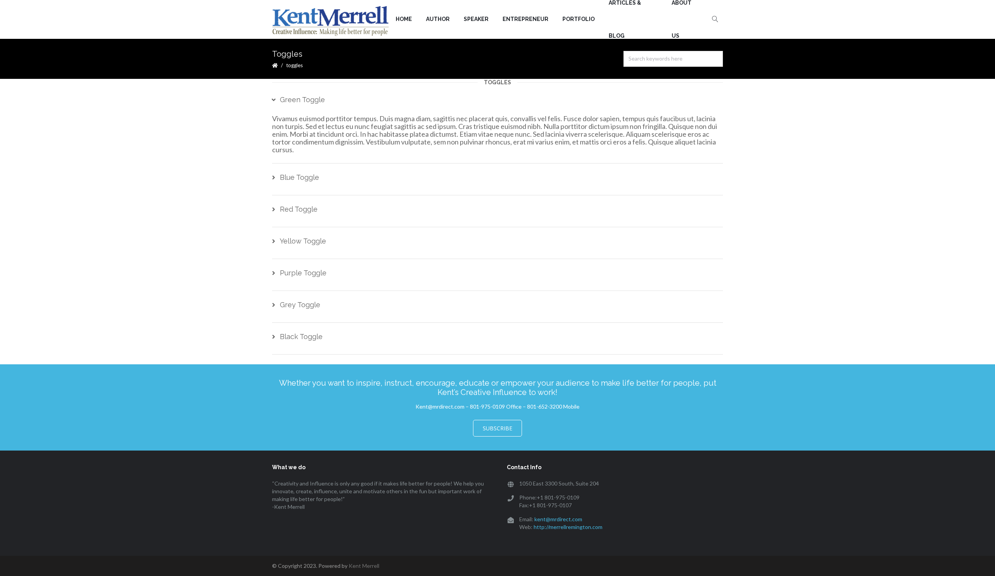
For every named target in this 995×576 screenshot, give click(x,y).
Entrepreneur (525, 19)
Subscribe (497, 428)
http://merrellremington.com (568, 527)
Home (404, 19)
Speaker (476, 19)
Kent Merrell (364, 565)
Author (438, 19)
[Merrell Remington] (330, 20)
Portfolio (578, 19)
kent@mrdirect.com (558, 519)
